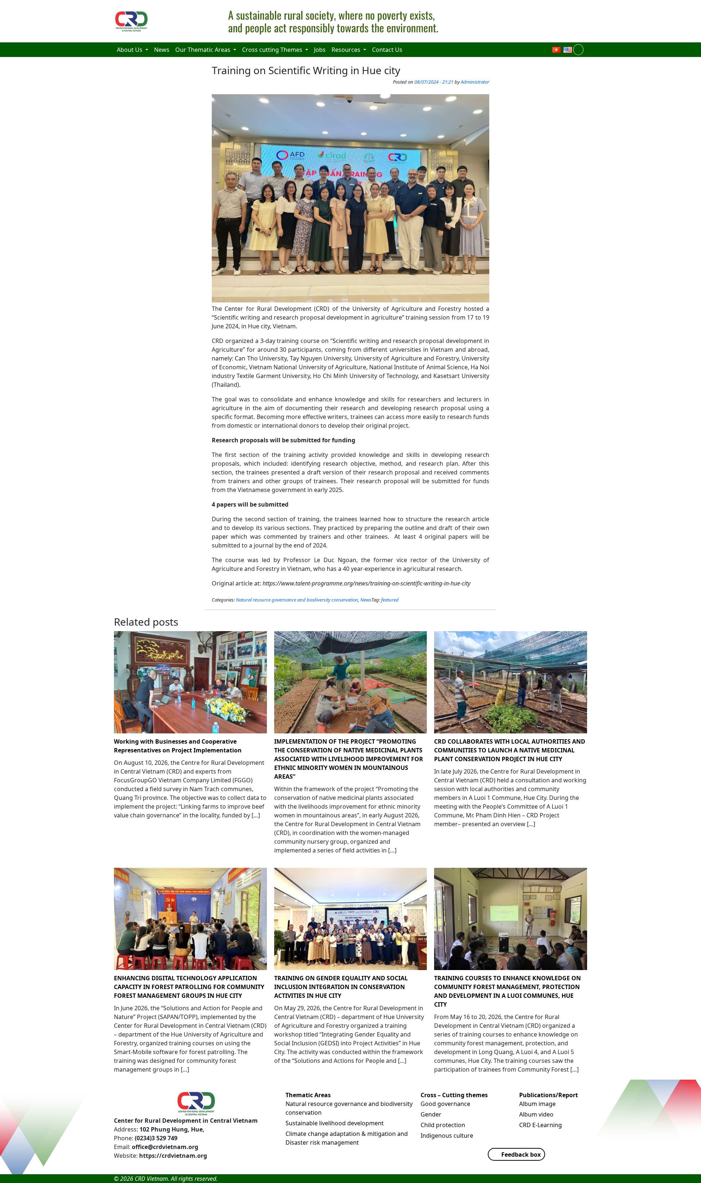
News (365, 599)
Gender (431, 1114)
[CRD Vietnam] (132, 21)
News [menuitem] (161, 50)
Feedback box (521, 1154)
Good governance (445, 1104)
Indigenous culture (447, 1136)
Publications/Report (548, 1095)
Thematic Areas (308, 1095)
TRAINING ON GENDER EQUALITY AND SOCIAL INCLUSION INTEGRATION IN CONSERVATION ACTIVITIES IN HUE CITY (341, 987)
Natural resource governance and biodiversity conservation (297, 599)
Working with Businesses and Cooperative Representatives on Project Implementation (178, 745)
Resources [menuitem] (347, 50)
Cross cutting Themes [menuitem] (273, 50)
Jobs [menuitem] (320, 50)
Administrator (475, 82)
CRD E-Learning (540, 1125)
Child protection (443, 1125)
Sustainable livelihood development (335, 1123)
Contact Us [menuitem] (387, 50)
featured (390, 599)
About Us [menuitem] (130, 50)
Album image (537, 1104)
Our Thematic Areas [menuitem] (203, 50)
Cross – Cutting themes (454, 1095)
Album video (536, 1114)
